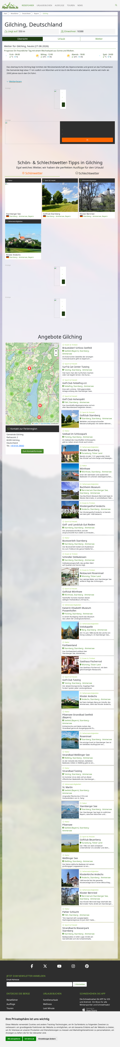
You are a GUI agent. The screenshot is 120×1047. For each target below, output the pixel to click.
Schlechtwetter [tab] (89, 173)
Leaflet (35, 423)
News (80, 5)
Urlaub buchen (44, 5)
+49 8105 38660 (17, 445)
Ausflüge (59, 5)
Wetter (99, 38)
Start (5, 14)
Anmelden (80, 984)
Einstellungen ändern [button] (47, 1039)
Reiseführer (28, 5)
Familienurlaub (50, 999)
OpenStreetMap (46, 423)
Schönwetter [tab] (34, 173)
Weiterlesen (15, 81)
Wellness (47, 1004)
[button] (39, 417)
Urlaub (61, 38)
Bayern (36, 14)
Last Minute (48, 1008)
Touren (71, 5)
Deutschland (26, 14)
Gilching (45, 14)
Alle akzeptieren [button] (14, 1039)
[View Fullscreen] (56, 346)
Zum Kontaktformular (32, 451)
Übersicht (22, 38)
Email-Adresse (13, 979)
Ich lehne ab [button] (29, 1039)
